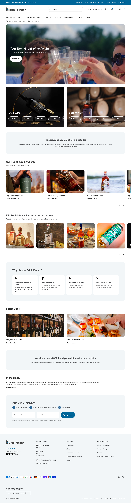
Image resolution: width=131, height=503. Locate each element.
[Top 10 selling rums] (106, 185)
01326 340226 (35, 21)
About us (69, 449)
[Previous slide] (119, 206)
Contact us (121, 2)
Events (108, 2)
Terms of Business (72, 453)
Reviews (100, 2)
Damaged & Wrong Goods (105, 457)
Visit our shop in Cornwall (16, 21)
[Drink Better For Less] (96, 329)
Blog (86, 2)
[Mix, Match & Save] (35, 329)
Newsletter (79, 2)
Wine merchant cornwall (74, 457)
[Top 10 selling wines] (25, 185)
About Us (93, 2)
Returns (99, 453)
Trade (114, 2)
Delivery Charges (102, 449)
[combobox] (65, 9)
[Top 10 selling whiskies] (66, 185)
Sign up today (68, 415)
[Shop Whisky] (96, 107)
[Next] (61, 124)
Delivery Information (103, 445)
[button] (21, 17)
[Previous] (55, 124)
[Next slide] (123, 206)
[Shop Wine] (35, 107)
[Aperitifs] (81, 235)
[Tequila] (20, 235)
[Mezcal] (50, 235)
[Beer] (111, 235)
